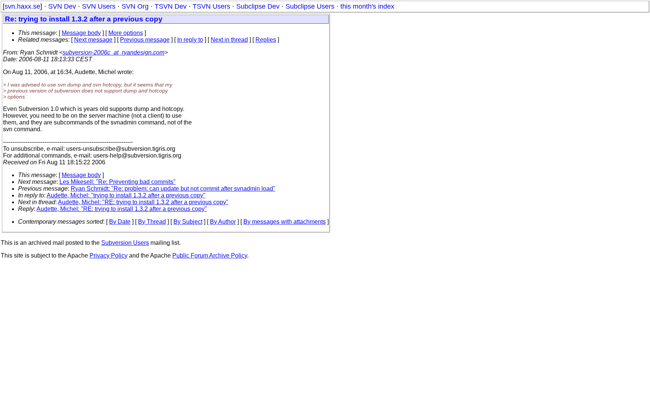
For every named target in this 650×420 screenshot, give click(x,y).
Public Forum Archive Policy (209, 255)
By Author (223, 221)
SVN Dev (62, 6)
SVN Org (135, 6)
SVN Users (98, 6)
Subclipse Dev (257, 6)
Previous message (145, 39)
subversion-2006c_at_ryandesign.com (113, 52)
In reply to (190, 39)
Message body (81, 33)
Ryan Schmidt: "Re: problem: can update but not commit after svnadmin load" (173, 188)
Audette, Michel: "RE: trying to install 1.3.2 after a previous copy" (143, 202)
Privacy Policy (109, 255)
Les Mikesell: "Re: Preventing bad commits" (117, 182)
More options (125, 33)
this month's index (367, 6)
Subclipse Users (310, 6)
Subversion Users (125, 243)
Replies (265, 39)
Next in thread (229, 39)
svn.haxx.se (22, 6)
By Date (120, 221)
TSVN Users (211, 6)
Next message (93, 39)
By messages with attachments (284, 221)
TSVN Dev (171, 6)
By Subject (187, 221)
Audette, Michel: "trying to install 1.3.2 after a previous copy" (126, 195)
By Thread (152, 221)
